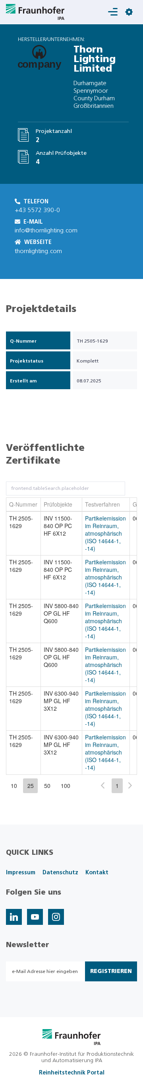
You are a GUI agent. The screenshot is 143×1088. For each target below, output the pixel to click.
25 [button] (30, 786)
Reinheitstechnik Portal (71, 1073)
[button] (103, 785)
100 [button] (65, 786)
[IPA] (72, 1036)
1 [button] (117, 786)
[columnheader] (23, 504)
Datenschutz (60, 872)
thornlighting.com (38, 251)
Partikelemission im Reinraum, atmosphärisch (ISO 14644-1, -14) (105, 533)
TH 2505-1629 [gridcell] (21, 522)
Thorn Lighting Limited (94, 59)
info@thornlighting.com (46, 230)
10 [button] (14, 786)
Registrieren (111, 971)
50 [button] (47, 786)
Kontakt (96, 872)
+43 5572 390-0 (37, 210)
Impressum (20, 872)
